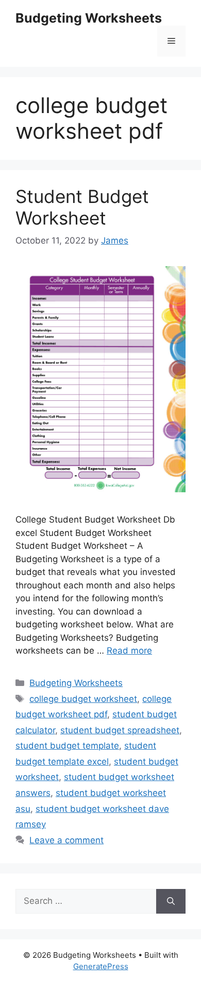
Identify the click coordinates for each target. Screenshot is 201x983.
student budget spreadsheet (119, 730)
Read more (129, 650)
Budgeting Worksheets (88, 18)
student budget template (67, 745)
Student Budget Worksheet (82, 207)
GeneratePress (100, 966)
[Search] (171, 901)
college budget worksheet (83, 699)
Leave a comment (66, 840)
